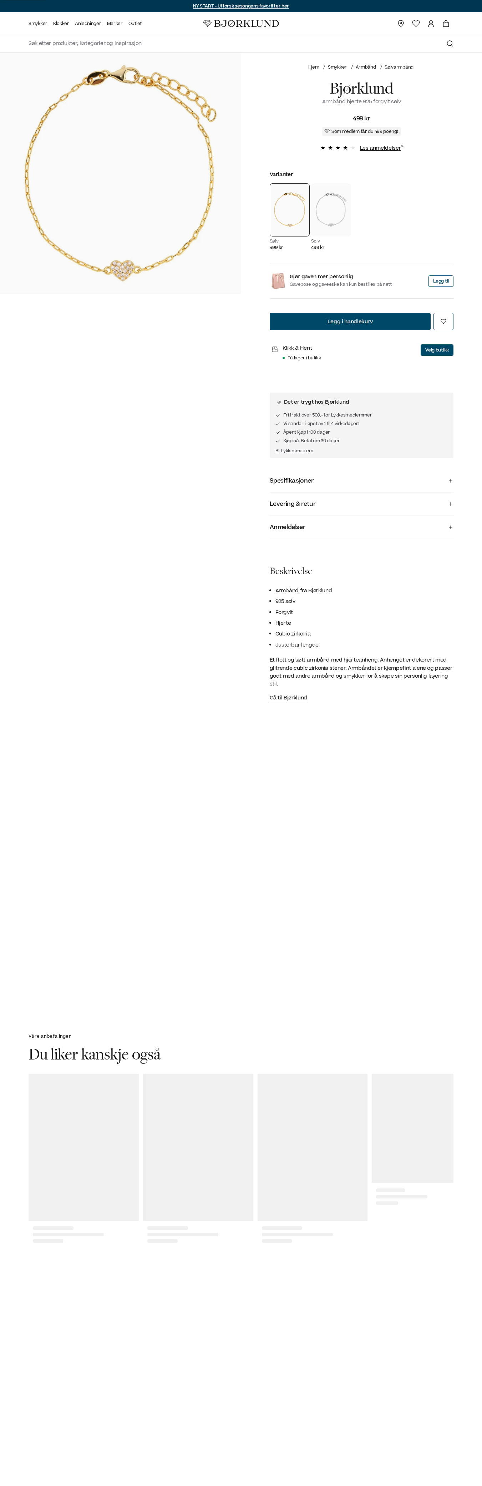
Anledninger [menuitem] (88, 23)
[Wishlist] (416, 23)
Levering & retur (293, 504)
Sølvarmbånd (399, 67)
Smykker (337, 67)
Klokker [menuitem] (61, 23)
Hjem (313, 67)
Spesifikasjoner (292, 481)
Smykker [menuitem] (38, 23)
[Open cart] (445, 23)
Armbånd (366, 67)
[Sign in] (431, 23)
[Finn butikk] (401, 23)
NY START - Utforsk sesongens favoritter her (241, 6)
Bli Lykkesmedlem (294, 451)
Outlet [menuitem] (135, 23)
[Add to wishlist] (443, 321)
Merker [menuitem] (115, 23)
